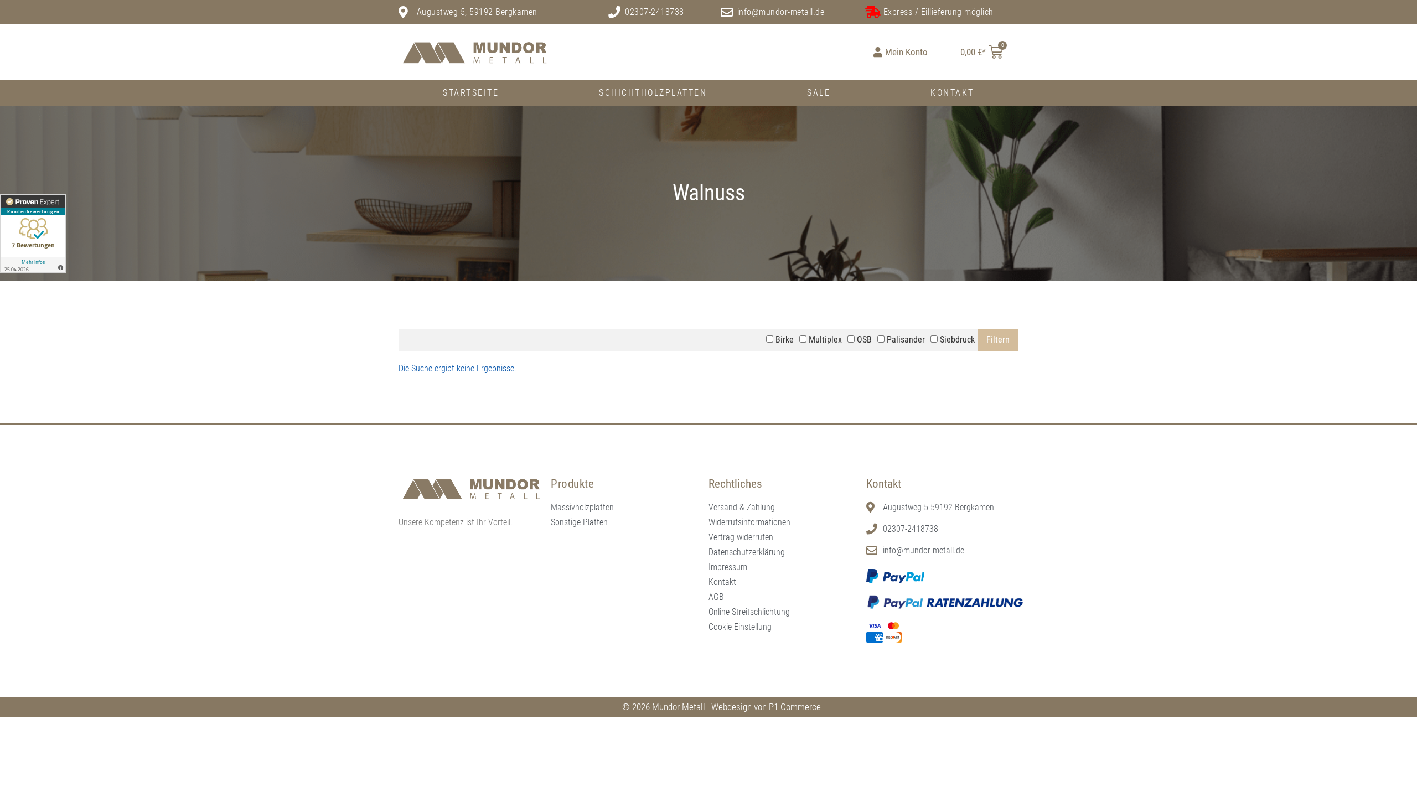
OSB (863, 339)
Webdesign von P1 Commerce (766, 706)
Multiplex (824, 339)
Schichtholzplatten (653, 92)
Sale (818, 92)
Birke (783, 339)
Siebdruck (956, 339)
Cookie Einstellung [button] (740, 627)
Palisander (905, 339)
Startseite (471, 92)
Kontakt (952, 92)
